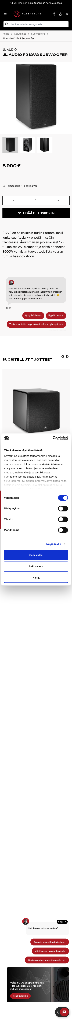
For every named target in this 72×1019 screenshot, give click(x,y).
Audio (6, 33)
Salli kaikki (35, 555)
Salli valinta (36, 566)
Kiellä (36, 577)
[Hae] (7, 24)
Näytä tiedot (53, 544)
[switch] (63, 508)
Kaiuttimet (20, 33)
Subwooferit (38, 33)
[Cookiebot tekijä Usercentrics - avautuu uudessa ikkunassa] (52, 438)
